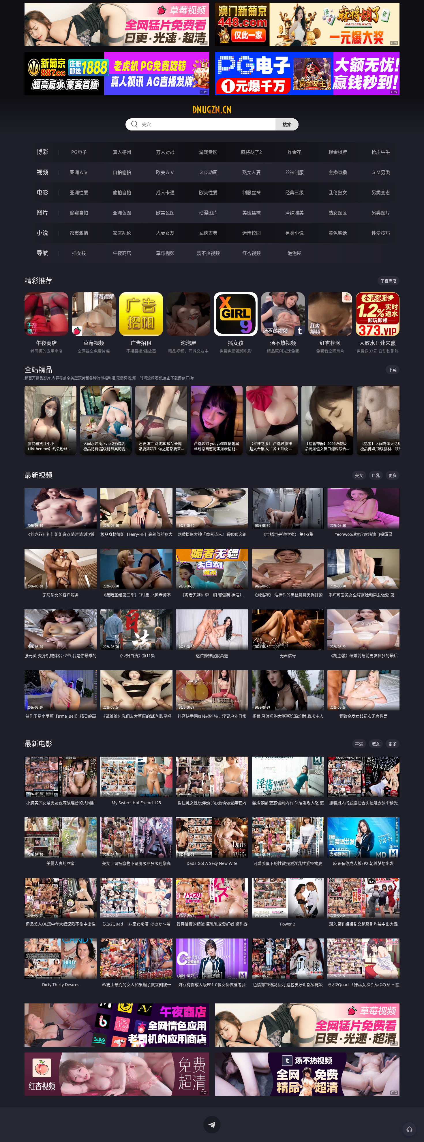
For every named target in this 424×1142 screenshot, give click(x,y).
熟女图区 (338, 213)
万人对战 (165, 152)
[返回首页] (409, 1129)
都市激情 (79, 233)
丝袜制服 (294, 172)
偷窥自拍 (79, 213)
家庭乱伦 (122, 233)
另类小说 (294, 233)
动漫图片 (208, 213)
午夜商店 (122, 253)
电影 (42, 192)
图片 (42, 213)
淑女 (376, 744)
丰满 (359, 744)
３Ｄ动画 (208, 172)
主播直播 (338, 172)
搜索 (287, 124)
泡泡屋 (294, 253)
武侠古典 (208, 233)
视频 (42, 172)
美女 (359, 475)
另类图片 (381, 213)
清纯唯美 (294, 213)
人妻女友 (165, 233)
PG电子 (79, 152)
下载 (393, 369)
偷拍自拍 (122, 192)
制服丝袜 (251, 192)
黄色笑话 (338, 233)
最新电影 (38, 743)
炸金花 (294, 152)
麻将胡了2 (251, 152)
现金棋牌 (338, 152)
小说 (42, 233)
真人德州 (122, 152)
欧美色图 (165, 213)
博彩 (42, 152)
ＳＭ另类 (381, 172)
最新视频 (38, 475)
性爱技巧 (381, 233)
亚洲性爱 (79, 192)
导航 (42, 253)
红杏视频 (251, 253)
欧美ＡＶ (165, 172)
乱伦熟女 (338, 192)
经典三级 (294, 192)
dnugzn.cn (212, 109)
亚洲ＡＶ (79, 172)
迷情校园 (251, 233)
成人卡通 (165, 192)
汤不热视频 (208, 253)
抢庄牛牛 (381, 152)
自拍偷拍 (122, 172)
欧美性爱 (208, 192)
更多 (393, 475)
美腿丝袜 (251, 213)
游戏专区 (208, 152)
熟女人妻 (251, 172)
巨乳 (376, 475)
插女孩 (79, 253)
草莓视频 (165, 253)
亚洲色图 (122, 213)
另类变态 (381, 192)
